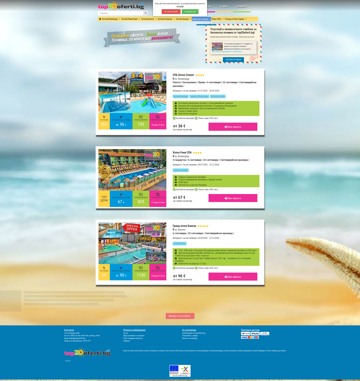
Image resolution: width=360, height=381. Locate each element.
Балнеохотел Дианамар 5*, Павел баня (191, 209)
